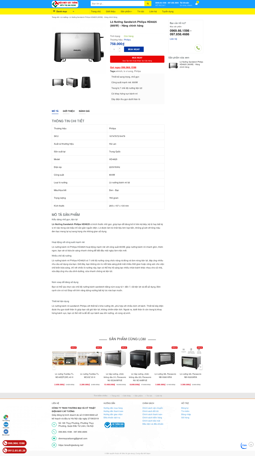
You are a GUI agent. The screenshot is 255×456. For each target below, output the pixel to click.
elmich (119, 71)
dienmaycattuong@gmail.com (72, 438)
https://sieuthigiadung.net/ (70, 445)
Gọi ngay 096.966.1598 (123, 67)
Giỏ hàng (185, 417)
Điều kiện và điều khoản (153, 424)
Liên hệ (153, 11)
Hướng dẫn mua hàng (113, 408)
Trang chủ (96, 11)
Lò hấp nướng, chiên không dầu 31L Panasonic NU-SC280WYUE (115, 377)
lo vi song (128, 71)
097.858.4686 (80, 431)
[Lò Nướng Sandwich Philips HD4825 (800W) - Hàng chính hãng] (173, 66)
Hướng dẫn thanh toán (113, 411)
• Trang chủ (114, 395)
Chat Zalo (6, 428)
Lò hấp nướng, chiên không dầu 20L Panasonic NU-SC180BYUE (140, 377)
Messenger (6, 435)
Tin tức (140, 11)
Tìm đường (6, 420)
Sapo (148, 453)
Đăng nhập (186, 414)
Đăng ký (184, 408)
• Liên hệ (158, 395)
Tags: (113, 71)
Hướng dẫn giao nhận (113, 414)
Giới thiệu (110, 11)
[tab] (55, 111)
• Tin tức (148, 395)
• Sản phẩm (138, 395)
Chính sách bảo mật (151, 420)
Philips (137, 71)
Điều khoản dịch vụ (112, 417)
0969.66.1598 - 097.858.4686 (167, 2)
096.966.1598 (65, 431)
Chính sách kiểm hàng (152, 417)
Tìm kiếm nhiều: (101, 395)
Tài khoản (184, 2)
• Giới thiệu (126, 395)
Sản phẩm (126, 11)
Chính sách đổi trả (151, 411)
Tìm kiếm (185, 411)
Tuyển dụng (168, 11)
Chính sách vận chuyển (153, 408)
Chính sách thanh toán (152, 414)
